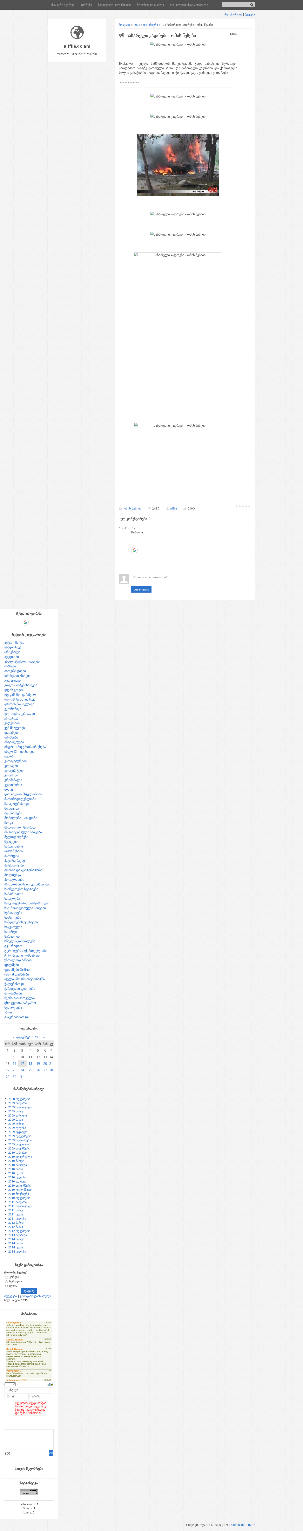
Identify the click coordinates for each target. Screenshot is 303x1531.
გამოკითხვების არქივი (35, 1296)
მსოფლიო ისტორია (20, 827)
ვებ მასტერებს (15, 728)
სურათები (12, 936)
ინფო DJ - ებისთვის (19, 751)
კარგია (14, 1277)
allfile (173, 508)
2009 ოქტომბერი (20, 1140)
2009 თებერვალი (20, 1107)
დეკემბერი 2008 (28, 1037)
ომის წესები (132, 508)
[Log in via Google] (134, 550)
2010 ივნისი (16, 1173)
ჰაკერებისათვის (16, 1017)
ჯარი (8, 1012)
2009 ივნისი (16, 1124)
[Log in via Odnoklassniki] (134, 563)
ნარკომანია (13, 846)
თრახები (11, 737)
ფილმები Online (17, 969)
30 (14, 1076)
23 (14, 1070)
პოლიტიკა (12, 874)
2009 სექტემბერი (19, 1136)
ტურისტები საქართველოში (25, 950)
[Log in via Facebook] (134, 544)
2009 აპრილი (17, 1115)
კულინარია (13, 784)
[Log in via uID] (134, 537)
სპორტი (10, 931)
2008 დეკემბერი (19, 1099)
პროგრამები (14, 879)
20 (45, 1063)
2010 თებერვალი (20, 1157)
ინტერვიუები (14, 742)
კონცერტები (13, 770)
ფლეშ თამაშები (16, 974)
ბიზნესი (10, 666)
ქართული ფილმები (19, 988)
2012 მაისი (15, 1227)
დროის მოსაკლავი (19, 704)
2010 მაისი (15, 1169)
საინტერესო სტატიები (21, 889)
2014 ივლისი (17, 1251)
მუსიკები (11, 841)
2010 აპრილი (17, 1165)
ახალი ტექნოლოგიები (22, 661)
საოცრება (12, 898)
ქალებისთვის (14, 984)
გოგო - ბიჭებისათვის (20, 685)
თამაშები (11, 732)
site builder (238, 1525)
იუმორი (10, 756)
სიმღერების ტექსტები (21, 922)
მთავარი (124, 25)
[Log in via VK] (134, 556)
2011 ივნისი (16, 1214)
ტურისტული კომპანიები (22, 955)
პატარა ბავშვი (15, 860)
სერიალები (13, 912)
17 (162, 25)
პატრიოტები (14, 865)
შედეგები (10, 1296)
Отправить (141, 589)
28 (51, 1070)
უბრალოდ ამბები (18, 960)
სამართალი (13, 893)
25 (30, 1070)
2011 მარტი (16, 1210)
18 (30, 1063)
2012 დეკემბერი (19, 1231)
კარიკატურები (15, 761)
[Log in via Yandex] (134, 569)
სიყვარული (13, 927)
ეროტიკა (11, 718)
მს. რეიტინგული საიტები (23, 832)
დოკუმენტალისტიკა (19, 699)
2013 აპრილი (17, 1235)
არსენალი (12, 652)
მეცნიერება (13, 813)
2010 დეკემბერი (19, 1198)
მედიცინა (11, 808)
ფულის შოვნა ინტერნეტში (24, 979)
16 (14, 1063)
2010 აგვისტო (17, 1181)
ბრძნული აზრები (17, 675)
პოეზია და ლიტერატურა (23, 870)
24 (22, 1070)
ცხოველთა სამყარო (20, 1002)
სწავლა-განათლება (19, 941)
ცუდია (13, 1286)
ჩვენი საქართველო (19, 998)
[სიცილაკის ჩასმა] (51, 1384)
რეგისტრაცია (233, 14)
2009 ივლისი (17, 1128)
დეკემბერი (150, 25)
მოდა (8, 822)
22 (7, 1070)
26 (38, 1070)
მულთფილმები (16, 837)
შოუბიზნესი (13, 993)
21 (51, 1063)
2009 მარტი (16, 1111)
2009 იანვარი (17, 1103)
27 (45, 1070)
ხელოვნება (13, 1007)
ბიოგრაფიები (15, 671)
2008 (137, 25)
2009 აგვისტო (17, 1132)
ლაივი (9, 789)
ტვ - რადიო (13, 946)
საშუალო (15, 1281)
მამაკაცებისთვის (17, 803)
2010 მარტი (16, 1161)
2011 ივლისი (17, 1218)
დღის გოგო (13, 690)
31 (22, 1076)
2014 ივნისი (16, 1247)
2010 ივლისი (17, 1177)
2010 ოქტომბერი (20, 1190)
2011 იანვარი (17, 1202)
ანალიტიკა (12, 647)
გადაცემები (13, 680)
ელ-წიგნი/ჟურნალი (19, 713)
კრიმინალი (13, 780)
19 (38, 1063)
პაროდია (11, 856)
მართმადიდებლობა (20, 799)
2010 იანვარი (17, 1152)
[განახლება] (48, 1384)
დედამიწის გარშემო (20, 694)
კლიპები (11, 765)
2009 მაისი (15, 1119)
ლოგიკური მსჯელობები (23, 794)
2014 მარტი (16, 1239)
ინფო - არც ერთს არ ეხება (25, 746)
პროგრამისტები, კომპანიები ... (27, 884)
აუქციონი (11, 656)
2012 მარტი (16, 1223)
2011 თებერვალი (20, 1206)
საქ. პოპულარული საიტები (25, 908)
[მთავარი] (77, 38)
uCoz (251, 1525)
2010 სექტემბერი (19, 1185)
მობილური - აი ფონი (20, 818)
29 (7, 1076)
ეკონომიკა (12, 709)
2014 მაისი (15, 1243)
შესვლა (250, 14)
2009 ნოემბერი (18, 1144)
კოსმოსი (11, 775)
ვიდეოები (12, 723)
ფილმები (11, 965)
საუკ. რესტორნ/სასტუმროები (26, 903)
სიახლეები (12, 917)
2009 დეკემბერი (19, 1148)
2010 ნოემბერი (18, 1194)
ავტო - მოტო (14, 642)
